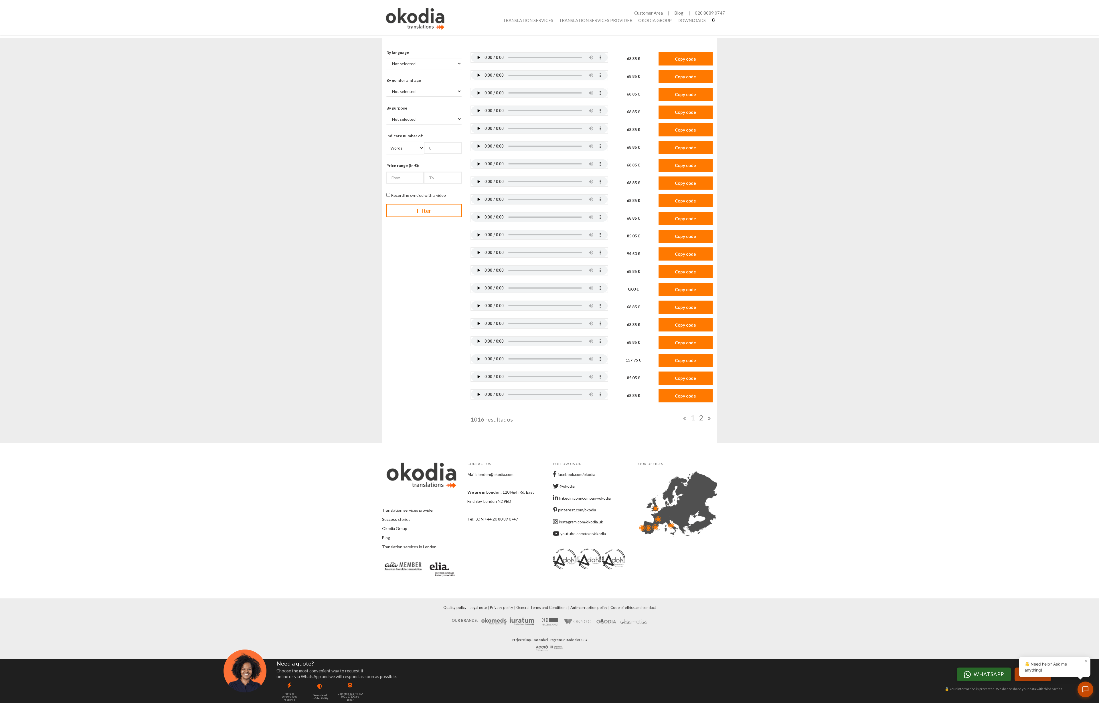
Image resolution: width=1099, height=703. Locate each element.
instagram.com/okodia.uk (580, 521)
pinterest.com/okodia (576, 509)
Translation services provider (595, 20)
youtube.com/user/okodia (583, 533)
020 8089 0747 (710, 12)
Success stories (396, 519)
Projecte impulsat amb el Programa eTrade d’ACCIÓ (549, 640)
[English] (714, 22)
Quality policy (455, 607)
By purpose (396, 108)
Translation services (528, 20)
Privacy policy (501, 607)
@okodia (567, 486)
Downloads (691, 20)
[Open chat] (1085, 689)
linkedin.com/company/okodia (584, 498)
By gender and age (403, 80)
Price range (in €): (402, 165)
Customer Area (648, 12)
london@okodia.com (495, 474)
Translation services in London (409, 546)
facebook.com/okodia (576, 474)
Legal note (478, 607)
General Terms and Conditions (541, 607)
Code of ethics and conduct (633, 607)
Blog (678, 12)
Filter (424, 210)
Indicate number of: (404, 135)
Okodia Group (655, 20)
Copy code (685, 58)
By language (397, 52)
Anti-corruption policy (588, 607)
